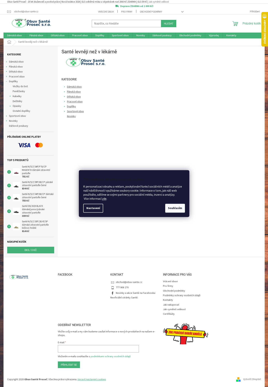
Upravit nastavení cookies (92, 379)
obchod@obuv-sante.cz (129, 282)
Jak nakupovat (171, 305)
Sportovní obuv (17, 116)
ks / (30, 250)
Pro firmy (126, 11)
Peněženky (19, 91)
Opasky (17, 106)
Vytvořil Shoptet (252, 379)
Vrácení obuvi (106, 11)
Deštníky (17, 101)
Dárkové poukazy (18, 126)
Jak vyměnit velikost (159, 1)
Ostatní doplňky (21, 111)
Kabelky (17, 96)
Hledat (168, 23)
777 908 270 (122, 287)
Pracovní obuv (17, 77)
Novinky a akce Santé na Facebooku (135, 293)
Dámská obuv (16, 62)
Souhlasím (175, 208)
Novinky (13, 121)
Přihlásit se (69, 364)
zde (104, 199)
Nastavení (93, 208)
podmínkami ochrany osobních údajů (111, 356)
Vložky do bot (20, 86)
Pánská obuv (16, 67)
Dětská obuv (16, 72)
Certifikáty (169, 314)
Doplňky (13, 81)
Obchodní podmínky (151, 11)
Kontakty (168, 300)
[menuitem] (14, 35)
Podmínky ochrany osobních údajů (181, 295)
